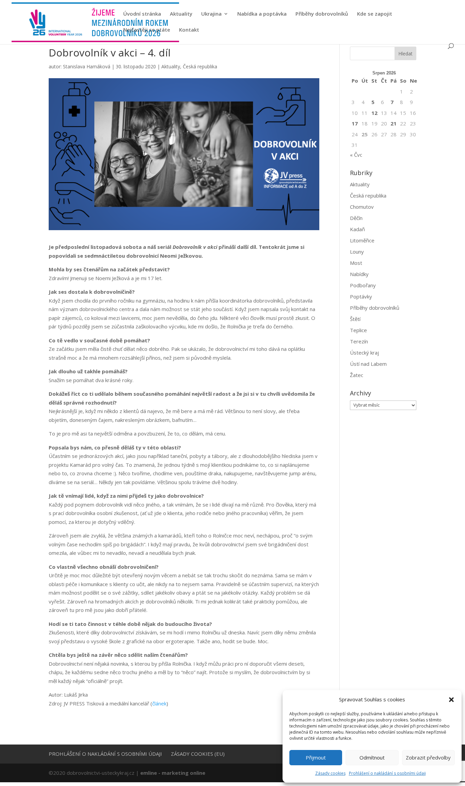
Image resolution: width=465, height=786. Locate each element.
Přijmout (316, 757)
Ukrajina (211, 14)
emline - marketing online (172, 772)
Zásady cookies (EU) (198, 753)
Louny (357, 251)
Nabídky (359, 274)
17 (355, 123)
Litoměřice (362, 240)
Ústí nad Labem (368, 363)
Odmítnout (372, 757)
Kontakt (189, 30)
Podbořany (363, 285)
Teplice (358, 330)
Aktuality (181, 14)
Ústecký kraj (364, 352)
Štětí (355, 318)
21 (393, 123)
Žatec (356, 375)
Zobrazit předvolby (428, 757)
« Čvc (356, 154)
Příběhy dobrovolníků (321, 14)
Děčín (356, 218)
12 (374, 112)
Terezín (359, 341)
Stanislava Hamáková (86, 66)
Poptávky (361, 296)
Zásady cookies (330, 773)
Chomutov (362, 206)
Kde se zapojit (374, 14)
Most (356, 262)
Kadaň (357, 229)
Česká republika (200, 66)
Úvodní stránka (142, 14)
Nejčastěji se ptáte (146, 30)
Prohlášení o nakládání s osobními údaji (387, 773)
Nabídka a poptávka (262, 14)
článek (159, 703)
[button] (451, 699)
